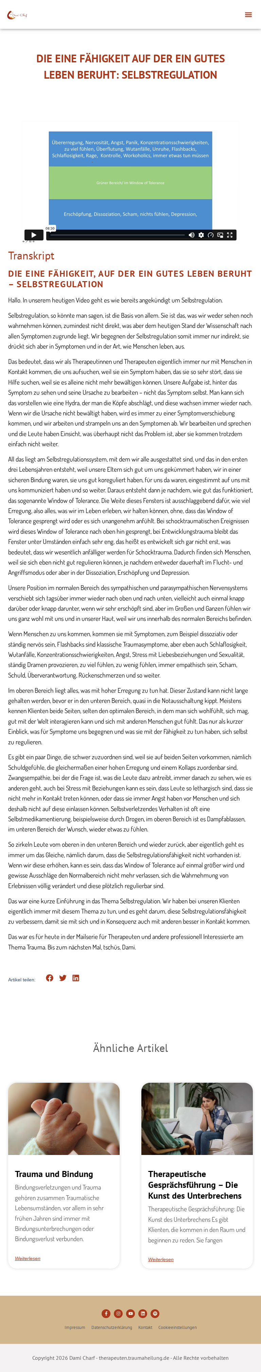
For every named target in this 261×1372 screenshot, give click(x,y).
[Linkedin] (142, 1313)
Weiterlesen (27, 1258)
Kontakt (145, 1327)
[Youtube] (130, 1313)
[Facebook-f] (106, 1313)
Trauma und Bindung (54, 1173)
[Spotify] (155, 1313)
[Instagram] (118, 1313)
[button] (248, 14)
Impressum (75, 1327)
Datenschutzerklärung (111, 1327)
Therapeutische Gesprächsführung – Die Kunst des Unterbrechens (195, 1184)
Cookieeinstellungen (177, 1327)
